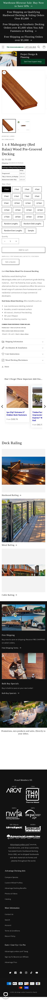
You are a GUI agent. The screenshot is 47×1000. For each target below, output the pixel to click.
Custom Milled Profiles (14, 883)
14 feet (17, 209)
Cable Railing (8, 595)
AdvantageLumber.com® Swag (16, 951)
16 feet (40, 209)
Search (7, 920)
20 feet (40, 216)
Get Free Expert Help (33, 61)
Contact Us (9, 914)
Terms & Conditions (12, 931)
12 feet (39, 202)
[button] (3, 47)
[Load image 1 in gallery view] (9, 126)
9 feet (6, 202)
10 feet (17, 202)
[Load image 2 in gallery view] (23, 126)
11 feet (28, 202)
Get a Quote (10, 262)
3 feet (27, 189)
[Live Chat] (6, 994)
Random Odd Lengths (32, 223)
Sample (31, 230)
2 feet (16, 189)
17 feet (6, 216)
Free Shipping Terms (10, 648)
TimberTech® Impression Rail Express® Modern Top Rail (15, 416)
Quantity (5, 236)
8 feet (37, 195)
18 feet (17, 216)
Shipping (5, 163)
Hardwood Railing (10, 495)
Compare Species (11, 877)
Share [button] (7, 367)
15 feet (29, 209)
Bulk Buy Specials (9, 693)
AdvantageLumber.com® (20, 844)
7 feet (27, 195)
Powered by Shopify (31, 992)
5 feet (6, 195)
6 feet (16, 195)
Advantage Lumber (20, 992)
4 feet (37, 189)
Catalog (8, 899)
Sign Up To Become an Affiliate (17, 957)
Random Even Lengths (13, 230)
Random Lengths (11, 223)
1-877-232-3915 (30, 47)
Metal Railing (8, 545)
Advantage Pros (11, 962)
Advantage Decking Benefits (16, 888)
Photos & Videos (11, 894)
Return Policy (10, 936)
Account (8, 925)
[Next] (44, 407)
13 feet (6, 209)
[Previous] (2, 407)
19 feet (29, 216)
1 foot (6, 189)
